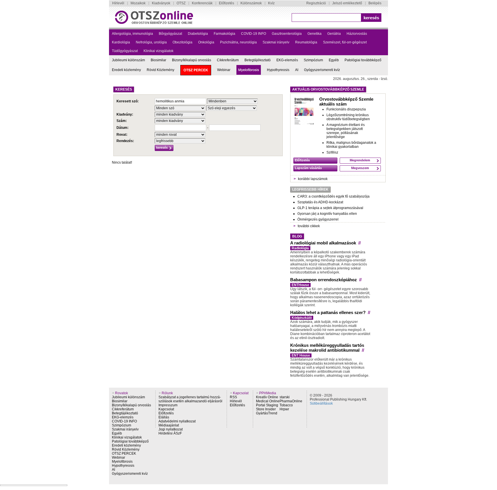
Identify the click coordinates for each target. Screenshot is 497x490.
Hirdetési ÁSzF (170, 433)
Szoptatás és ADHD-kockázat (320, 202)
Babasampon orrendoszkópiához (323, 279)
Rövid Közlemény (160, 70)
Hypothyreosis (278, 70)
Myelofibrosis (122, 462)
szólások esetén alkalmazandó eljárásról (190, 401)
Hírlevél (118, 3)
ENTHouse (300, 285)
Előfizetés (226, 3)
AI (296, 70)
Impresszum (167, 405)
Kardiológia (121, 42)
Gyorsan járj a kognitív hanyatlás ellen (327, 214)
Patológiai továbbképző (363, 60)
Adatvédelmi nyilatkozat (177, 421)
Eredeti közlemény (126, 70)
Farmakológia (224, 34)
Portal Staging (267, 405)
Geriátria (334, 34)
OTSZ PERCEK (124, 453)
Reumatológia (306, 42)
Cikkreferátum (228, 60)
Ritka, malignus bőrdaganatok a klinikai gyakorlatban (351, 145)
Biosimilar (158, 60)
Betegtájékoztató (257, 60)
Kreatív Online (267, 397)
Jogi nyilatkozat (170, 429)
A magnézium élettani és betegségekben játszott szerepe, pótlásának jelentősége (345, 131)
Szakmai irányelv (276, 42)
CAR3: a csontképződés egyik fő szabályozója (333, 196)
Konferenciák (202, 3)
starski (285, 397)
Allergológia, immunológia (132, 34)
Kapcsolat (166, 409)
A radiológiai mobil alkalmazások (323, 242)
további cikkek (309, 226)
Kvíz (271, 3)
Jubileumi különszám (128, 60)
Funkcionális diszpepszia (346, 109)
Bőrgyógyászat (170, 34)
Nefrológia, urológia (151, 42)
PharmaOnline (291, 401)
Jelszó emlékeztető (347, 3)
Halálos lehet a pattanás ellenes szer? (328, 312)
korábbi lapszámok (313, 179)
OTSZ (181, 3)
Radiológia (300, 248)
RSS (233, 397)
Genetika (314, 34)
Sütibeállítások (321, 403)
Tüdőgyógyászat (125, 51)
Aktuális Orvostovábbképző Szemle (328, 89)
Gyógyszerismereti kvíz (322, 70)
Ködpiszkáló (302, 318)
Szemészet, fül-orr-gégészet (345, 42)
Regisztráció (316, 3)
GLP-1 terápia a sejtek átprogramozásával (330, 208)
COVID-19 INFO (253, 34)
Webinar (223, 70)
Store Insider (266, 409)
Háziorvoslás (357, 34)
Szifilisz (332, 152)
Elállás (163, 417)
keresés (371, 17)
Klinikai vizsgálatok (158, 51)
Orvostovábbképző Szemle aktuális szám (346, 101)
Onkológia (206, 42)
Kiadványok (161, 3)
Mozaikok (138, 3)
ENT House (301, 355)
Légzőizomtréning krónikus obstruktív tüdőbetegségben (348, 117)
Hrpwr (284, 409)
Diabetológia (198, 34)
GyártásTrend (266, 413)
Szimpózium (313, 60)
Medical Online (268, 401)
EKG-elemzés (287, 60)
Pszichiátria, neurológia (238, 42)
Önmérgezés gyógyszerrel (318, 219)
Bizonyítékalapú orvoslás (191, 60)
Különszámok (251, 3)
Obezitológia (182, 42)
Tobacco (286, 405)
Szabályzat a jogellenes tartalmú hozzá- (189, 397)
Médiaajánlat (168, 425)
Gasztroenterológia (287, 34)
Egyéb (334, 60)
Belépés (374, 3)
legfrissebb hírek (310, 189)
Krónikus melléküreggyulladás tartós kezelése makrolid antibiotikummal (327, 348)
